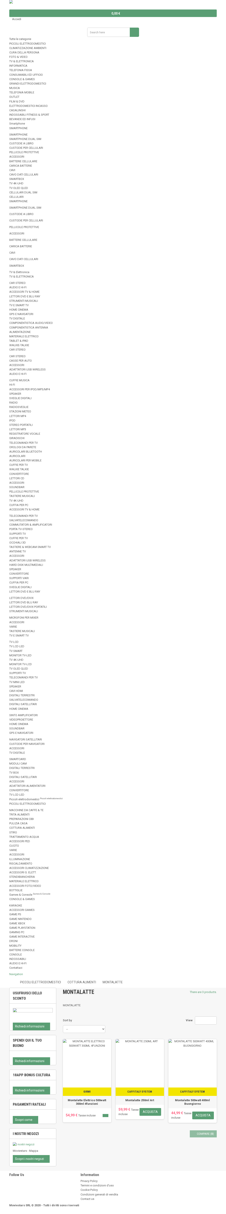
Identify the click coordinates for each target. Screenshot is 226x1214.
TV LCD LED (16, 646)
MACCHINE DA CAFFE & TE (26, 810)
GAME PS (15, 914)
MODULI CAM (18, 763)
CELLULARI (16, 196)
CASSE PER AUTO (20, 360)
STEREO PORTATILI (21, 425)
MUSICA (14, 88)
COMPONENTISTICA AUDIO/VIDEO (31, 323)
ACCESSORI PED (19, 841)
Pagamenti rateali (29, 1104)
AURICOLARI (17, 456)
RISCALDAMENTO (20, 863)
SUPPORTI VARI (19, 578)
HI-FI (12, 384)
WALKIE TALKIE (19, 469)
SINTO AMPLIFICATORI (23, 715)
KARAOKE (15, 905)
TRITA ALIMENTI (19, 814)
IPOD (12, 420)
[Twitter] (10, 1181)
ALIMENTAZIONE (20, 332)
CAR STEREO (17, 283)
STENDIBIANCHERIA (22, 876)
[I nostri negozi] (33, 1144)
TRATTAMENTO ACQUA (24, 836)
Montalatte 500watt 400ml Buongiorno (192, 1102)
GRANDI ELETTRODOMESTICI (27, 83)
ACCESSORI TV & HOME (24, 291)
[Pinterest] (10, 1189)
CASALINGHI (17, 110)
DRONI (13, 941)
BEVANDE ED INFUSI (22, 119)
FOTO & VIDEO (18, 57)
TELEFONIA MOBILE (21, 92)
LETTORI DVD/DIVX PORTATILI (28, 606)
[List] (206, 1020)
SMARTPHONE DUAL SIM (25, 139)
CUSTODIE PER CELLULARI (26, 147)
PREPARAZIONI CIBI (21, 819)
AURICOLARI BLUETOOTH (25, 451)
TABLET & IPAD (18, 340)
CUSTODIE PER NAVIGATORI (27, 744)
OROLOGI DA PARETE (22, 447)
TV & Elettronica (19, 272)
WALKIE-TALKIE (19, 345)
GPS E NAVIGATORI (21, 314)
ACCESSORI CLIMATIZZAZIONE (29, 868)
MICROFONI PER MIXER (23, 617)
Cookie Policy (89, 1189)
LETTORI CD (16, 478)
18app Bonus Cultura (31, 1075)
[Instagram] (10, 1194)
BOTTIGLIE (16, 890)
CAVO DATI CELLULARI (23, 174)
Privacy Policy (89, 1181)
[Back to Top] (1, 1211)
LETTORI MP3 (17, 429)
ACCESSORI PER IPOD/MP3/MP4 (29, 389)
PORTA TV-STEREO (21, 529)
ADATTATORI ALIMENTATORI (27, 785)
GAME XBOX (17, 923)
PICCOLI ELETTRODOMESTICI (27, 43)
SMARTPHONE (18, 128)
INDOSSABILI (17, 959)
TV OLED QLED (18, 188)
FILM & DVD (16, 101)
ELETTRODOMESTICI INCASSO (28, 106)
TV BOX (14, 772)
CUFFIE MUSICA (19, 380)
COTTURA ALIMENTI (22, 827)
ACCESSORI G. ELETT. (22, 872)
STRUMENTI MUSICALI (23, 300)
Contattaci (15, 967)
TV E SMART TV (19, 305)
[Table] (212, 1020)
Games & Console (29, 894)
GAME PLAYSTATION (22, 927)
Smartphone (17, 123)
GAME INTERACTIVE (22, 936)
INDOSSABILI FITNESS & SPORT (29, 114)
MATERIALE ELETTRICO (24, 336)
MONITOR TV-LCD (20, 664)
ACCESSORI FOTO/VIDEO (25, 885)
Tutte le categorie (20, 39)
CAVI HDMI (16, 691)
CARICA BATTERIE (20, 165)
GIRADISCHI (16, 438)
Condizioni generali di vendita (99, 1194)
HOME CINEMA (18, 309)
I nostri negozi (26, 1133)
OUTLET (14, 96)
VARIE (13, 626)
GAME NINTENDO (20, 919)
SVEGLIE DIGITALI (20, 398)
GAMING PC (16, 932)
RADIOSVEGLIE (18, 407)
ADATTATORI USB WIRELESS (27, 369)
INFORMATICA (18, 65)
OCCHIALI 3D (17, 542)
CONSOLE (15, 954)
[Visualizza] (105, 1115)
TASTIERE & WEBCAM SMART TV (30, 547)
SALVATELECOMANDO (23, 520)
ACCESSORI (16, 156)
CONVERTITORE (19, 474)
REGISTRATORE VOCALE (24, 433)
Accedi (16, 19)
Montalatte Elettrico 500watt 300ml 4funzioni (87, 1102)
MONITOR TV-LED (20, 655)
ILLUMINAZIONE (19, 859)
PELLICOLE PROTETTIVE (24, 152)
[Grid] (199, 1020)
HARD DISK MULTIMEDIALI (26, 564)
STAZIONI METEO (20, 411)
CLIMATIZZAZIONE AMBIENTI (27, 48)
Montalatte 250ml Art (139, 1100)
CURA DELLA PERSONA (24, 52)
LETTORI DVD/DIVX (21, 598)
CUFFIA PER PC (18, 505)
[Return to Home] (10, 982)
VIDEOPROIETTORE (21, 719)
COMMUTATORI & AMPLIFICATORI (30, 524)
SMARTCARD (17, 759)
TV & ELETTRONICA (21, 61)
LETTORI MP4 (17, 416)
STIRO (13, 832)
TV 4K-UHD (16, 183)
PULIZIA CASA (18, 823)
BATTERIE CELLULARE (23, 161)
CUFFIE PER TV (18, 464)
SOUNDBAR (16, 487)
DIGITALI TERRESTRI (22, 695)
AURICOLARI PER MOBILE (25, 460)
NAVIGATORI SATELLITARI (25, 739)
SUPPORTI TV (17, 533)
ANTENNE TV (17, 551)
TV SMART (16, 651)
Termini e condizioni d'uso (97, 1185)
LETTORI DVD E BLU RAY (24, 296)
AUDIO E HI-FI (17, 287)
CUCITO (14, 845)
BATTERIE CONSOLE (22, 950)
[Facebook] (10, 1185)
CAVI (12, 170)
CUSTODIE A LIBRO (21, 143)
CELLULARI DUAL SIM (23, 192)
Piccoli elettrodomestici (36, 799)
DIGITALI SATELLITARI (23, 704)
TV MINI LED (17, 682)
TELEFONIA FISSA (20, 70)
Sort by (67, 1020)
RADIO (13, 402)
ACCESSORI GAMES (22, 910)
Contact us (87, 1199)
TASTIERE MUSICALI (22, 496)
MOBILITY (15, 945)
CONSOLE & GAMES (22, 79)
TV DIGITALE (17, 318)
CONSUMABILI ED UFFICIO (26, 74)
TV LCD (14, 642)
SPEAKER (15, 393)
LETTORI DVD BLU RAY (23, 602)
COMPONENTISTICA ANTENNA (28, 327)
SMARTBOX (16, 179)
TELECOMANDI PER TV (23, 442)
